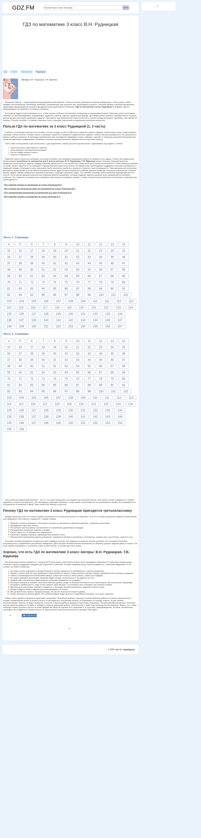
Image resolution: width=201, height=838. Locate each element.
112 (119, 301)
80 (123, 282)
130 (70, 313)
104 (21, 301)
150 (33, 326)
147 (119, 320)
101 (113, 295)
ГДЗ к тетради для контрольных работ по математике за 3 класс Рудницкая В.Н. (39, 189)
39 (31, 263)
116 (33, 307)
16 (20, 250)
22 (89, 250)
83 (31, 288)
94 (31, 295)
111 (107, 301)
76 (77, 282)
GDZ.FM (23, 7)
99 (89, 295)
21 (77, 250)
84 (43, 288)
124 (130, 307)
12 (100, 244)
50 (31, 269)
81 (8, 288)
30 (54, 257)
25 (123, 250)
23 (100, 250)
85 (54, 288)
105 (33, 301)
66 (89, 276)
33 (89, 257)
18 (43, 250)
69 (123, 276)
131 (83, 313)
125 (9, 313)
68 (112, 276)
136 (9, 320)
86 (66, 288)
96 (54, 295)
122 (106, 307)
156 (107, 326)
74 (54, 282)
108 (70, 301)
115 (21, 307)
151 (46, 326)
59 (8, 276)
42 (66, 263)
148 (9, 326)
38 (20, 263)
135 (9, 416)
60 (20, 276)
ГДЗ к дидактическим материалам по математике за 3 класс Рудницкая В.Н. (38, 193)
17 (31, 250)
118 (57, 307)
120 (81, 307)
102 (125, 295)
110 (95, 301)
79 (112, 282)
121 (93, 307)
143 (83, 320)
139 (33, 320)
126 (21, 313)
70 (8, 282)
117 (45, 307)
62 (43, 276)
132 (95, 313)
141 (58, 320)
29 (43, 257)
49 (20, 269)
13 (112, 244)
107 (58, 301)
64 (66, 276)
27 (20, 257)
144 (95, 320)
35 (112, 257)
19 (54, 250)
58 (123, 269)
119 (69, 307)
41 (54, 263)
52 (54, 269)
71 (20, 282)
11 (89, 244)
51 (43, 269)
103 (9, 301)
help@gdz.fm (129, 649)
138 (46, 416)
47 (123, 263)
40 (43, 263)
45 (100, 263)
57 (112, 269)
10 (77, 244)
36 (123, 257)
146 (107, 320)
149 (21, 326)
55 (89, 269)
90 (112, 288)
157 (119, 326)
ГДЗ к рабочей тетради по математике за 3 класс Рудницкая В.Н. (33, 185)
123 (118, 307)
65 (77, 276)
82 (20, 288)
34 (100, 257)
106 (46, 301)
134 (119, 313)
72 (31, 282)
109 (83, 301)
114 (9, 307)
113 (131, 301)
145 (9, 423)
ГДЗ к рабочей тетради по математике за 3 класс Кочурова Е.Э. (32, 196)
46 (112, 263)
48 (8, 269)
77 (89, 282)
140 (46, 320)
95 (43, 295)
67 (100, 276)
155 (95, 326)
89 (100, 288)
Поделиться (31, 615)
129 (58, 313)
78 (100, 282)
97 (66, 295)
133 (107, 313)
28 (31, 257)
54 (77, 269)
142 (70, 320)
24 (112, 250)
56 (100, 269)
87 (77, 288)
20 (66, 250)
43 (77, 263)
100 (101, 295)
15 (8, 250)
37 (8, 263)
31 (66, 257)
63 (54, 276)
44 (89, 263)
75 (66, 282)
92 (8, 295)
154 (83, 326)
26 (8, 257)
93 (20, 295)
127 (33, 313)
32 (77, 257)
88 (89, 288)
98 (77, 295)
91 (123, 288)
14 (123, 244)
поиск (125, 7)
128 (46, 313)
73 (43, 282)
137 (21, 320)
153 (70, 326)
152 (58, 326)
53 (66, 269)
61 (31, 276)
